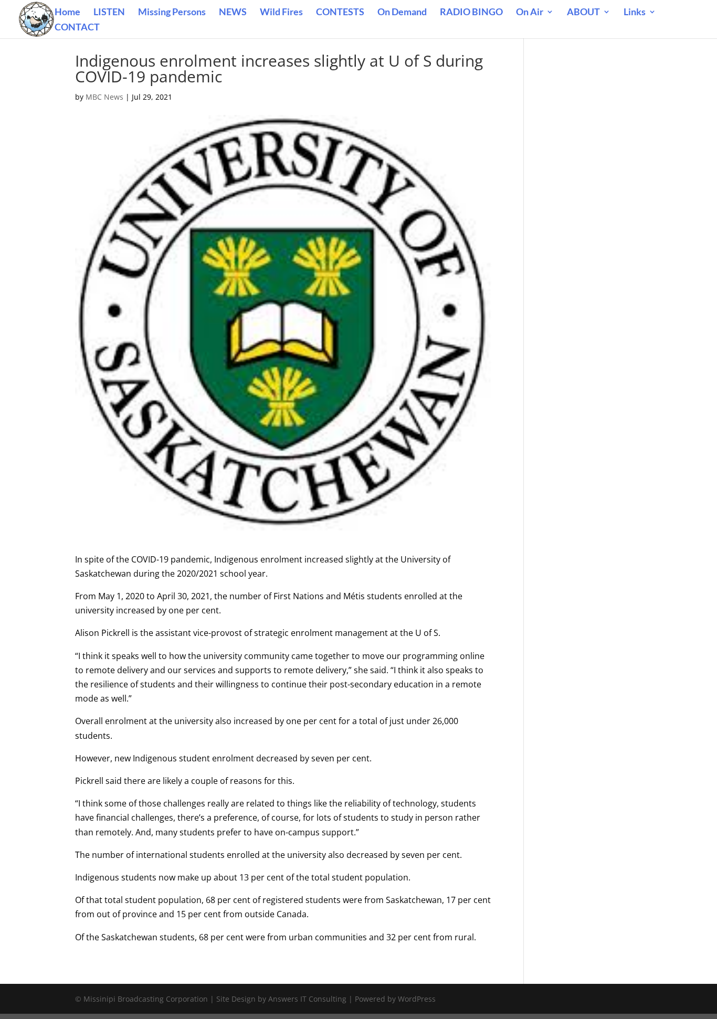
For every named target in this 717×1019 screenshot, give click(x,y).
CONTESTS (340, 12)
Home (67, 12)
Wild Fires (281, 12)
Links (635, 12)
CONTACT (77, 28)
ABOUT (583, 12)
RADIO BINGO (471, 12)
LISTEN (109, 12)
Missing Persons (172, 12)
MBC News (104, 97)
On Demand (402, 12)
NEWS (233, 12)
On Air (529, 12)
